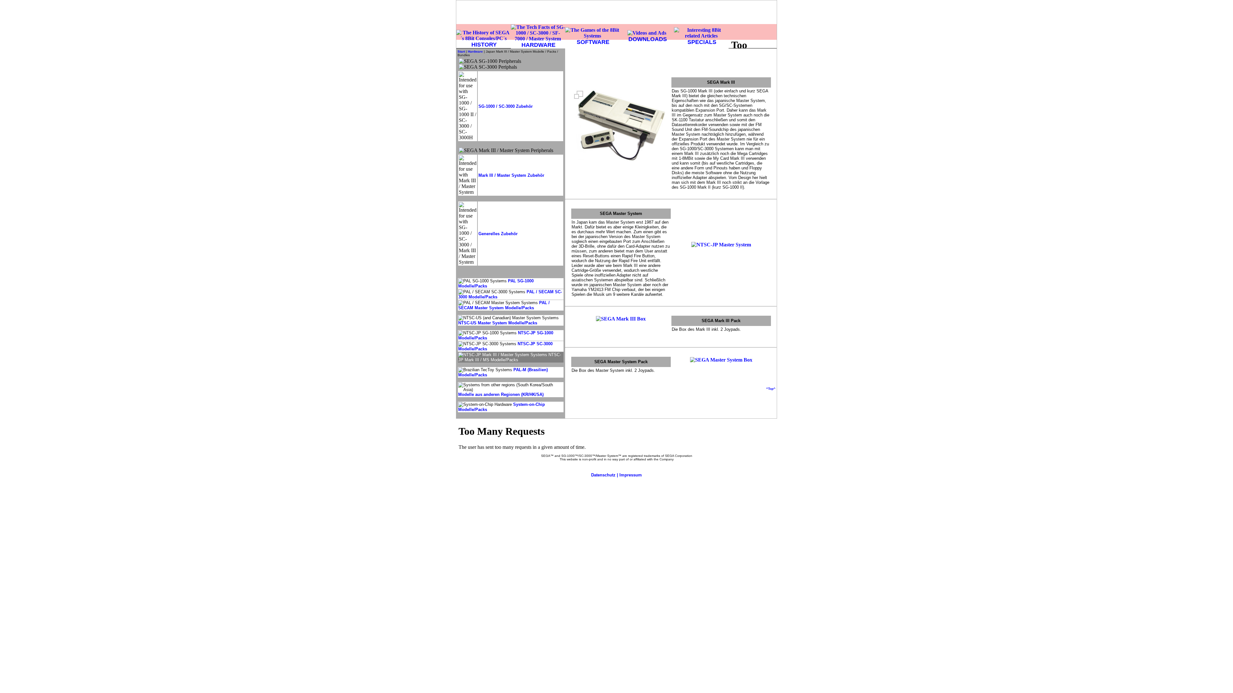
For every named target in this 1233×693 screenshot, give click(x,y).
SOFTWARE (593, 42)
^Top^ (770, 388)
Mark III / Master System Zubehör (511, 175)
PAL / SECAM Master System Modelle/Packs (504, 305)
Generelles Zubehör (498, 233)
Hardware (475, 51)
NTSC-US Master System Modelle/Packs (497, 323)
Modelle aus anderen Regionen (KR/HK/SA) (501, 394)
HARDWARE (538, 45)
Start (461, 51)
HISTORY (484, 44)
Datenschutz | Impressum (616, 475)
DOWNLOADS (647, 39)
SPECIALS (701, 42)
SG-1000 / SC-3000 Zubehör (505, 106)
